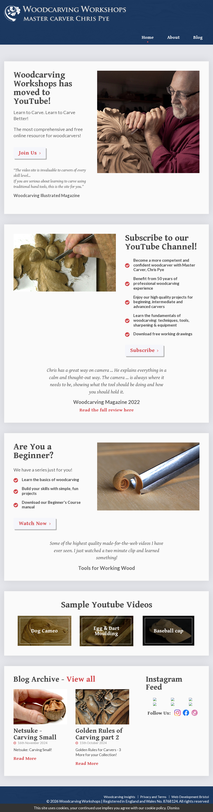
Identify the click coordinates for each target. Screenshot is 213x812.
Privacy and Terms (153, 797)
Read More (25, 758)
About (173, 37)
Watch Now (33, 523)
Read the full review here (106, 410)
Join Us (28, 153)
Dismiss (173, 808)
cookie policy (155, 808)
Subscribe (143, 350)
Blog (198, 37)
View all (80, 679)
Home (148, 37)
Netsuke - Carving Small (35, 734)
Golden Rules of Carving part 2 (99, 734)
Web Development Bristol (190, 797)
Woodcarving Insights (119, 797)
